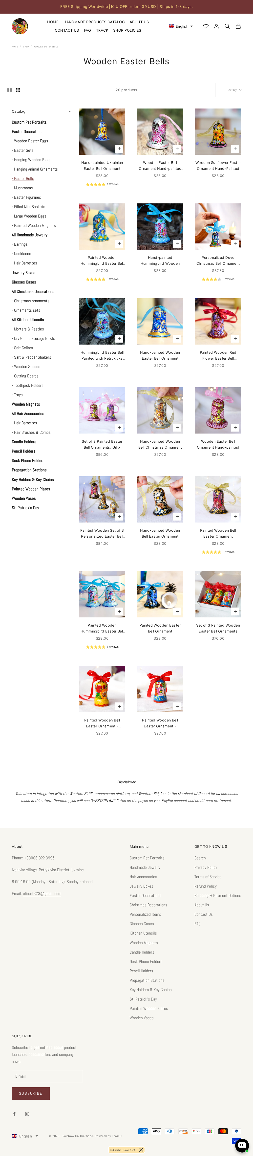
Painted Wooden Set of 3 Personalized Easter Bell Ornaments (102, 534)
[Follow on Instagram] (27, 1114)
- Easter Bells (23, 178)
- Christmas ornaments (30, 301)
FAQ (87, 30)
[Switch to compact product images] (26, 90)
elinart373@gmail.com (42, 893)
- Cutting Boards (25, 376)
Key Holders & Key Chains (151, 989)
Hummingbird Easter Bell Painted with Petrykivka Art (102, 356)
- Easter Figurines (26, 197)
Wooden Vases (142, 1018)
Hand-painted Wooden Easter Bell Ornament (160, 355)
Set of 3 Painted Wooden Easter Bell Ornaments (218, 628)
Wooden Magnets (144, 942)
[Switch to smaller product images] (18, 90)
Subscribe (30, 1093)
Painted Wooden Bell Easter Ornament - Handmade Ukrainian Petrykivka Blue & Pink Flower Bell (160, 723)
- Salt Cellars (22, 347)
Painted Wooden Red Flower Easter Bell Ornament (218, 356)
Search (200, 858)
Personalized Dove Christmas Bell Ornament (218, 260)
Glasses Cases (142, 923)
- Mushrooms (22, 188)
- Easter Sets (23, 150)
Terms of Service (208, 876)
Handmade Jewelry (145, 867)
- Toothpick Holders (27, 385)
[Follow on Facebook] (14, 1114)
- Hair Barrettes (24, 263)
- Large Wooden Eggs (29, 216)
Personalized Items (145, 914)
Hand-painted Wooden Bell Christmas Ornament (160, 444)
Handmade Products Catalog (94, 22)
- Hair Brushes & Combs (31, 432)
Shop (26, 46)
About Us (139, 22)
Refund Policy (205, 886)
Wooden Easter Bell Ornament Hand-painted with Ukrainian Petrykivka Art (160, 166)
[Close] (141, 1150)
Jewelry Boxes (141, 886)
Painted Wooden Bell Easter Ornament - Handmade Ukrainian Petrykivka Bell (102, 723)
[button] (178, 26)
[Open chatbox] (242, 1146)
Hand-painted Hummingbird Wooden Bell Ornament (160, 261)
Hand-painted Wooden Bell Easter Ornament (160, 533)
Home (53, 22)
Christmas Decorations (148, 905)
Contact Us (67, 30)
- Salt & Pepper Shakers (31, 357)
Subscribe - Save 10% (122, 1150)
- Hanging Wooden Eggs (31, 159)
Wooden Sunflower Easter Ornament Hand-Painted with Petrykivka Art (218, 166)
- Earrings (20, 244)
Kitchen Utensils (143, 933)
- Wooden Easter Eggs (30, 141)
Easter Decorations (145, 895)
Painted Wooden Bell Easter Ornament (218, 533)
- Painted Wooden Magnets (34, 225)
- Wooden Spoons (26, 366)
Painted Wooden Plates (149, 1008)
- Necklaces (21, 253)
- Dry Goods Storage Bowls (33, 338)
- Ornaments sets (26, 310)
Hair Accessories (143, 876)
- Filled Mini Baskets (28, 206)
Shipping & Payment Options (217, 895)
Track (102, 30)
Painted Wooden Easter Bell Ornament (160, 628)
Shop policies (127, 30)
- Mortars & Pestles (28, 329)
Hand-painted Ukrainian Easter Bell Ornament (102, 165)
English (25, 1136)
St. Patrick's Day (143, 999)
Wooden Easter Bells (46, 46)
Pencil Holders (141, 971)
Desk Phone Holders (146, 961)
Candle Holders (142, 952)
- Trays (17, 394)
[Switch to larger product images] (9, 90)
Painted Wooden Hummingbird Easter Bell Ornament (102, 261)
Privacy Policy (205, 867)
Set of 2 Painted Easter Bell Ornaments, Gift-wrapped (102, 445)
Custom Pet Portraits (147, 858)
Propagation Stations (147, 980)
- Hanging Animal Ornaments (35, 169)
